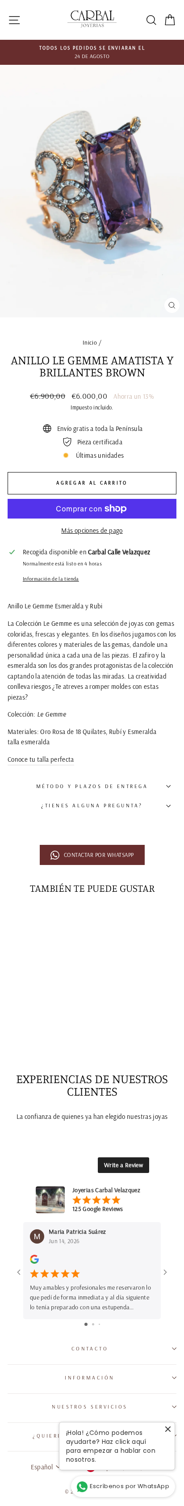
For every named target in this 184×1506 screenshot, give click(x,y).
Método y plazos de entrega (92, 786)
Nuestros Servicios (90, 1406)
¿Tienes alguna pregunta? (92, 805)
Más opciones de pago (91, 530)
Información (90, 1377)
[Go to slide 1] (86, 1324)
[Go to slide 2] (93, 1324)
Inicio (90, 342)
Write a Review (123, 1165)
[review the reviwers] (34, 1261)
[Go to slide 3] (99, 1324)
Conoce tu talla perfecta (41, 759)
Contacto (89, 1348)
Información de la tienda (51, 578)
